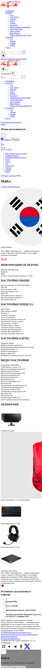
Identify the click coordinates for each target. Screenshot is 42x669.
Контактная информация (10, 639)
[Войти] (2, 146)
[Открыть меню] (7, 70)
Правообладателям (17, 632)
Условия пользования (22, 635)
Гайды (7, 48)
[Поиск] (24, 76)
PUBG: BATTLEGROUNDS (20, 35)
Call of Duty (14, 17)
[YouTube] (10, 649)
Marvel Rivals (15, 33)
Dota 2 (12, 21)
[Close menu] (12, 73)
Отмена (4, 667)
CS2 (11, 39)
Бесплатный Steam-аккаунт (11, 59)
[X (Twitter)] (27, 649)
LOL (11, 15)
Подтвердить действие (17, 667)
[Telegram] (15, 649)
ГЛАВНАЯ (9, 11)
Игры (7, 160)
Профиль (7, 140)
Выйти (16, 140)
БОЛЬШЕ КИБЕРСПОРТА (15, 158)
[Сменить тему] (3, 69)
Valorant (13, 19)
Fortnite (12, 23)
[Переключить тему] (3, 56)
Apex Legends (15, 31)
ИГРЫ (7, 13)
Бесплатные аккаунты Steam (16, 153)
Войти (24, 59)
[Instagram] (4, 649)
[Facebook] (21, 649)
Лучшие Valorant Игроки (10, 187)
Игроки (8, 37)
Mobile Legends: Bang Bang (20, 27)
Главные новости (12, 156)
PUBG (12, 45)
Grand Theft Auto (16, 29)
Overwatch (14, 25)
